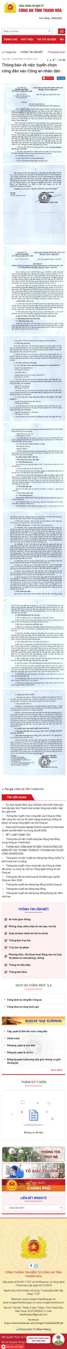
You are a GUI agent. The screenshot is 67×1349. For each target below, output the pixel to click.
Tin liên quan (16, 797)
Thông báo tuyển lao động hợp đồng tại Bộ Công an (34, 884)
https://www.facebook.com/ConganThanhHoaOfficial (33, 1323)
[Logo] (33, 7)
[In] (60, 59)
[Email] (63, 59)
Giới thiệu (27, 39)
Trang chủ (10, 39)
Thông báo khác (56, 52)
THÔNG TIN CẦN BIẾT (31, 52)
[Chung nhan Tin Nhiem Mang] (33, 1329)
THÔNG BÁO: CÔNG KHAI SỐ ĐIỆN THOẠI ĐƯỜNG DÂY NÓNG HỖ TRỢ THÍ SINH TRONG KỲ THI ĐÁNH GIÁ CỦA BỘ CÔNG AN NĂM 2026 (33, 850)
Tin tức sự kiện (46, 39)
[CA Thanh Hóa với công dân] (45, 1340)
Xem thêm (57, 1070)
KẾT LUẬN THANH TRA (18, 834)
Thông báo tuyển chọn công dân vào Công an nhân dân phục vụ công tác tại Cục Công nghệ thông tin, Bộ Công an (31, 869)
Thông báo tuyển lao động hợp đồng (26, 888)
